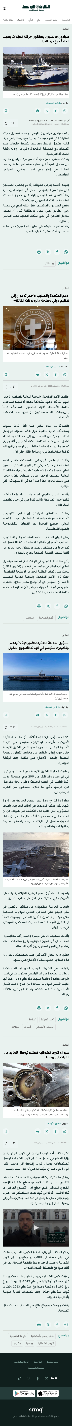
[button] (36, 1224)
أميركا (27, 1024)
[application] (36, 1225)
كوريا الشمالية (46, 1340)
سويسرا (29, 615)
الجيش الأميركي (45, 1024)
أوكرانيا (17, 1340)
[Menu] (68, 6)
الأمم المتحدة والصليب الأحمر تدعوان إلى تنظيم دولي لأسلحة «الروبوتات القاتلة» (40, 295)
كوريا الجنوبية (18, 1333)
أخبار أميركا (47, 1017)
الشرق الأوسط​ (51, 17)
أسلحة (32, 1017)
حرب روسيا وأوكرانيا (42, 1333)
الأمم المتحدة (46, 615)
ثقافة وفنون (8, 17)
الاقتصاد (20, 17)
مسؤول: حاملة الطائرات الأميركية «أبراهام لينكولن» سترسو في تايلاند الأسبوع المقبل (38, 643)
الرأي (30, 17)
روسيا (29, 1340)
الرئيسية (66, 17)
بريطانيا (49, 260)
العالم (39, 17)
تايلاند (15, 1024)
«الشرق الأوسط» (53, 100)
